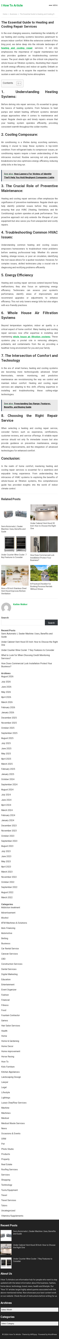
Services (5, 1174)
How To (5, 1061)
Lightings (5, 1097)
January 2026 (7, 712)
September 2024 (9, 784)
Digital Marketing (9, 974)
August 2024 (7, 789)
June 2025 (6, 748)
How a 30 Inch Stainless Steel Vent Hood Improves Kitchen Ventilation (13, 591)
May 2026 (6, 692)
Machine (5, 1108)
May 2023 (6, 861)
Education (6, 979)
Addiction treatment (10, 907)
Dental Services (8, 969)
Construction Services (11, 964)
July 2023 (6, 851)
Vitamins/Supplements (12, 1216)
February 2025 (8, 769)
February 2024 (8, 815)
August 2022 (7, 892)
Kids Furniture (8, 1066)
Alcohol (4, 917)
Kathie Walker (20, 604)
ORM (3, 1138)
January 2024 (7, 820)
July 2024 (6, 794)
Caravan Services (9, 953)
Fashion (5, 995)
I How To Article (12, 5)
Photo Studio (7, 1149)
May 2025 (6, 753)
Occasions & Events (10, 1133)
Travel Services (8, 1200)
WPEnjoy (33, 1334)
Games (4, 1020)
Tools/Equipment (9, 1190)
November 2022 (9, 877)
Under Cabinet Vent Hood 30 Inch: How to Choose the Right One (43, 526)
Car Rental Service (10, 948)
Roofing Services (9, 1169)
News (4, 1128)
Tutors (4, 1205)
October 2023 (7, 836)
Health (4, 1031)
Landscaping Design (11, 1077)
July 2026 (6, 681)
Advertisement (8, 912)
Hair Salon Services (10, 1025)
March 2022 (7, 897)
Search (5, 617)
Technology (6, 1185)
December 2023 (9, 825)
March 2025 (7, 764)
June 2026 (6, 687)
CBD (3, 959)
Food (3, 1010)
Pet (3, 1144)
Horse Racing (7, 1056)
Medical (5, 1118)
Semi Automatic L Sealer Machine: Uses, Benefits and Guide (13, 529)
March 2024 (7, 810)
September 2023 (9, 841)
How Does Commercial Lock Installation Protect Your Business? (42, 557)
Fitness (5, 1005)
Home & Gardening (10, 1041)
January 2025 (7, 774)
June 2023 (6, 856)
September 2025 (9, 733)
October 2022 (7, 882)
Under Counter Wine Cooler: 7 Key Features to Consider (27, 650)
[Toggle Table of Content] (17, 83)
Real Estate (6, 1164)
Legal (4, 1087)
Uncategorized (8, 1210)
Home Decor (7, 1046)
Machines (6, 1113)
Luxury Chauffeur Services (13, 1102)
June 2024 (6, 800)
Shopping (5, 1180)
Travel (4, 1195)
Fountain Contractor (10, 1015)
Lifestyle (5, 1092)
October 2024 (7, 779)
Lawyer (4, 1082)
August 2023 (7, 846)
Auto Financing (8, 928)
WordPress (52, 1334)
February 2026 (8, 707)
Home (5, 14)
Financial (5, 1000)
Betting (4, 938)
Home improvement (10, 1051)
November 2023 (9, 830)
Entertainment (7, 984)
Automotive (6, 933)
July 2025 (6, 743)
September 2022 (9, 887)
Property (5, 1159)
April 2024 (6, 805)
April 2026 (6, 697)
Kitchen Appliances (10, 1072)
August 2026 (7, 676)
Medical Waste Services (13, 1123)
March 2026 (7, 702)
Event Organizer (8, 989)
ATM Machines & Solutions (14, 923)
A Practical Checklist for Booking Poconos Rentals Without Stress (41, 586)
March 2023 (7, 871)
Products (5, 1154)
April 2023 (6, 866)
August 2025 (7, 738)
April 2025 (6, 759)
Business (13, 14)
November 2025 (9, 723)
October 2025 (7, 728)
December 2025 (9, 717)
